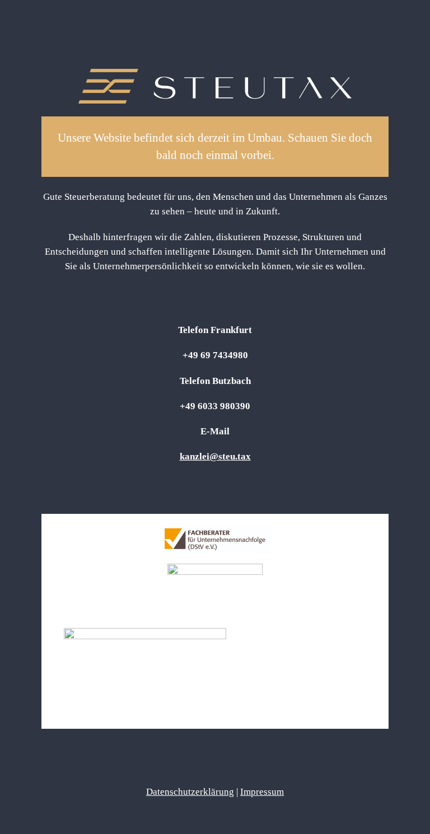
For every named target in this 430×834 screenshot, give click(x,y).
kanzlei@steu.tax (215, 456)
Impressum (262, 791)
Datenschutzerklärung (190, 791)
